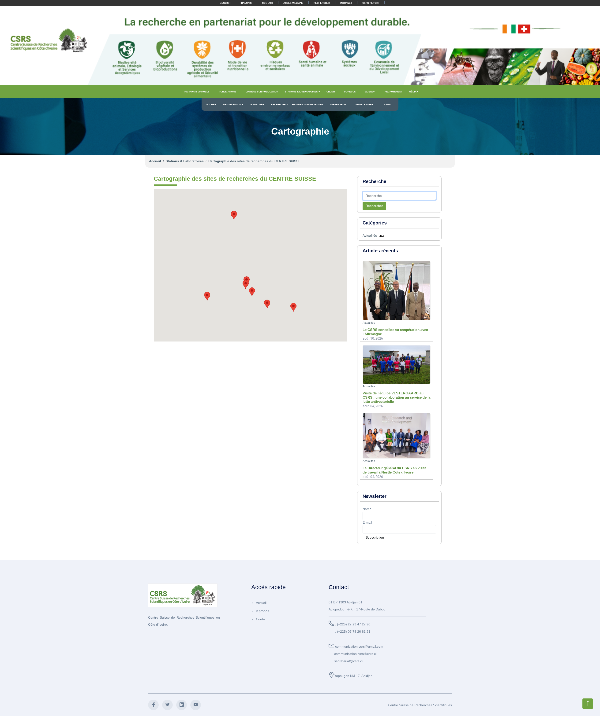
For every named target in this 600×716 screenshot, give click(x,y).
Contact (267, 3)
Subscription (375, 537)
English (225, 3)
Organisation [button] (232, 104)
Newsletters (364, 104)
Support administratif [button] (307, 104)
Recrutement (393, 91)
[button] (293, 307)
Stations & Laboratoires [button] (301, 91)
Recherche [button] (278, 104)
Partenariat (338, 104)
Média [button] (412, 91)
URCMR (330, 91)
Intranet (346, 3)
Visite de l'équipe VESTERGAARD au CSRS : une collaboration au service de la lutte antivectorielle (396, 397)
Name (367, 509)
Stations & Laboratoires (185, 161)
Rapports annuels (197, 91)
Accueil (211, 104)
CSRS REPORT (370, 3)
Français (246, 3)
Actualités (257, 104)
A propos (262, 611)
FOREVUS (350, 91)
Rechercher (322, 3)
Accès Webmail (293, 3)
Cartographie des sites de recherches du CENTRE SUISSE (254, 161)
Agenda (370, 91)
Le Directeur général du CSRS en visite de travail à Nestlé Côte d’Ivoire (394, 470)
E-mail (367, 522)
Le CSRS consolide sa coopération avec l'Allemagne (395, 332)
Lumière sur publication (262, 91)
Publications (227, 91)
